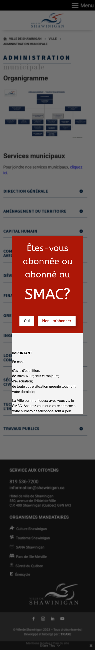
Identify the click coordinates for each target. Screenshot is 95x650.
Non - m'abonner (56, 321)
